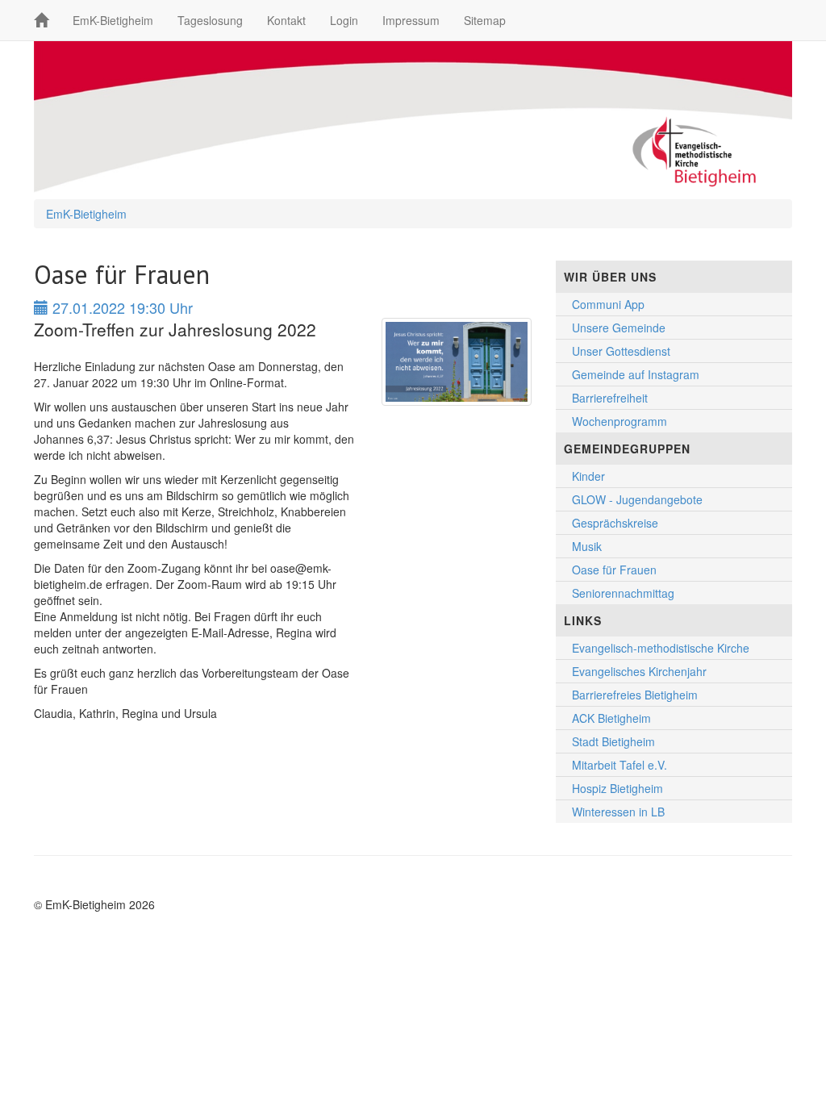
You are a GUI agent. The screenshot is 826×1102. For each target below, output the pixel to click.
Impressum (411, 20)
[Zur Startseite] (41, 20)
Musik (587, 546)
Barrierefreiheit (610, 398)
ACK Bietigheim (611, 718)
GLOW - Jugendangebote (637, 499)
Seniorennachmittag (623, 593)
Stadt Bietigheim (613, 741)
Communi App (608, 304)
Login (344, 20)
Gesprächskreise (615, 523)
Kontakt (286, 20)
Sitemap (485, 20)
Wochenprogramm (619, 421)
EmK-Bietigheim (113, 20)
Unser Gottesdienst (621, 351)
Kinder (588, 476)
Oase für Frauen (614, 569)
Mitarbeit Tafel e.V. (619, 765)
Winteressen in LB (618, 812)
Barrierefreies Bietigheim (635, 695)
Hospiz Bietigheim (617, 788)
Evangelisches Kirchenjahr (639, 671)
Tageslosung (210, 20)
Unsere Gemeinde (618, 327)
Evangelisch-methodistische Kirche (660, 648)
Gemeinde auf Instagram (635, 374)
